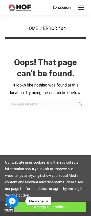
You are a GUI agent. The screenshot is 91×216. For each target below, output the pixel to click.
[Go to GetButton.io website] (12, 210)
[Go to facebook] (12, 201)
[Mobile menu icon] (81, 8)
